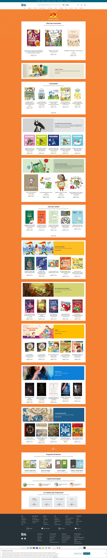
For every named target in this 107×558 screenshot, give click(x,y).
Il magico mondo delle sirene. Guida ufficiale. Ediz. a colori (30, 272)
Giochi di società (68, 521)
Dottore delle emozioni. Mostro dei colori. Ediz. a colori (76, 193)
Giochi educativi (68, 519)
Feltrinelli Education (77, 541)
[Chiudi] (105, 553)
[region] (53, 553)
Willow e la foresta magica (41, 315)
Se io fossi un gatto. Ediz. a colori (53, 103)
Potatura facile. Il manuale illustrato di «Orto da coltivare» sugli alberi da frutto (29, 103)
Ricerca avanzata (67, 5)
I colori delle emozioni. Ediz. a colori (46, 193)
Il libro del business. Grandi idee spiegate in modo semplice (65, 438)
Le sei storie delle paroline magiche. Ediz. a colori (77, 103)
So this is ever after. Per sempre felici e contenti (29, 315)
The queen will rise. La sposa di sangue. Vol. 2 (53, 398)
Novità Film (56, 518)
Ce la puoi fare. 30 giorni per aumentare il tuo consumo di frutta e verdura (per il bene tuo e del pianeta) (33, 51)
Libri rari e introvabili (35, 519)
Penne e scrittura (79, 521)
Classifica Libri (23, 519)
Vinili (44, 521)
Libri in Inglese (23, 522)
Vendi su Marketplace (65, 539)
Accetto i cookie (87, 553)
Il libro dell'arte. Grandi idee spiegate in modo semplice (77, 438)
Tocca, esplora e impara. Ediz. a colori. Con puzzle (65, 355)
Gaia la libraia (39, 540)
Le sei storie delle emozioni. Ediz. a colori (42, 103)
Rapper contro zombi (53, 50)
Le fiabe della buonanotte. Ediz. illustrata (41, 272)
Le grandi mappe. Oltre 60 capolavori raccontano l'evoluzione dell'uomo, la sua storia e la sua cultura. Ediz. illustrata (41, 438)
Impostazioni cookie (78, 553)
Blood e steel (77, 397)
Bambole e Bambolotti (69, 522)
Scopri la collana (58, 333)
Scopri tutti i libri (58, 250)
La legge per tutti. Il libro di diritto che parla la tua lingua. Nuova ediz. (29, 226)
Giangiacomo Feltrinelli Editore (79, 537)
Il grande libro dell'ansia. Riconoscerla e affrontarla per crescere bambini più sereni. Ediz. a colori (77, 355)
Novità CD (45, 518)
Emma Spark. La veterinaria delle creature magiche (53, 315)
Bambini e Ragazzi (57, 524)
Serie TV (55, 522)
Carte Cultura (52, 537)
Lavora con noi (64, 540)
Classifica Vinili (46, 524)
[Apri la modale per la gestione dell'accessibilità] (84, 548)
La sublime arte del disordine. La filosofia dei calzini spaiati (41, 226)
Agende (77, 519)
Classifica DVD (56, 519)
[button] (63, 5)
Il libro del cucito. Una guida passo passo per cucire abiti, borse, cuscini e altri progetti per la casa (77, 226)
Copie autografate (35, 521)
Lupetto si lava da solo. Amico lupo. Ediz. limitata (77, 149)
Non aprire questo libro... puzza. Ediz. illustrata (65, 272)
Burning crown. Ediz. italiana (29, 398)
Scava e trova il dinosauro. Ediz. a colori (77, 272)
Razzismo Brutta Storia (78, 543)
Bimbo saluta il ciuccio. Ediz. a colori (53, 355)
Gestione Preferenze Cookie (54, 542)
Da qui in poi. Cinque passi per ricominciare (53, 226)
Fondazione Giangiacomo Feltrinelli (78, 540)
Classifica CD (45, 519)
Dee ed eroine (29, 438)
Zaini (77, 522)
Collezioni (34, 522)
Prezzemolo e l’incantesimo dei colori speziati (77, 315)
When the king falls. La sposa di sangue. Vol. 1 (42, 398)
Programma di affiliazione (66, 537)
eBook (22, 524)
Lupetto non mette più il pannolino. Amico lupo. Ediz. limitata (65, 149)
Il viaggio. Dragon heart (65, 397)
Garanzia (51, 540)
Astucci (77, 524)
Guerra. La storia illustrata (53, 438)
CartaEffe (39, 539)
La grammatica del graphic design (65, 226)
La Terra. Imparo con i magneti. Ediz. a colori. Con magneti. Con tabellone (53, 272)
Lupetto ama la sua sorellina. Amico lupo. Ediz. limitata (29, 149)
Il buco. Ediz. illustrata (31, 192)
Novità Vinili (45, 522)
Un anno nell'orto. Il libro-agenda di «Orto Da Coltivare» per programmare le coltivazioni (65, 103)
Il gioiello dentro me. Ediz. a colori (61, 193)
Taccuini (77, 518)
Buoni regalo (39, 537)
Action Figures (67, 524)
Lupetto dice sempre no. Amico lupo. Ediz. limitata (41, 149)
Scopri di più (57, 72)
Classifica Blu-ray (57, 521)
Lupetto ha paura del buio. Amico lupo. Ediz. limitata (54, 149)
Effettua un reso (52, 539)
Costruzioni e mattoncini (69, 518)
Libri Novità (23, 518)
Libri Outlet (23, 521)
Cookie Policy (55, 556)
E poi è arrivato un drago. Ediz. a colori (65, 315)
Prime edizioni (34, 518)
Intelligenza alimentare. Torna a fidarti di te (73, 51)
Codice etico (64, 542)
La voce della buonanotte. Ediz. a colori (29, 355)
